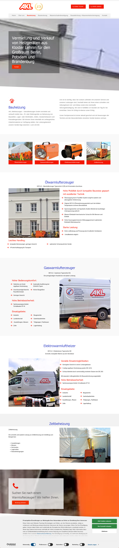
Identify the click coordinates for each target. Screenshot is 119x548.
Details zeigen (92, 544)
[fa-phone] (15, 489)
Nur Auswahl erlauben (104, 526)
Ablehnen (104, 531)
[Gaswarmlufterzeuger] (47, 151)
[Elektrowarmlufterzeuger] (72, 151)
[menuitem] (14, 15)
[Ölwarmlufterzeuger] (20, 151)
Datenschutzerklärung (44, 533)
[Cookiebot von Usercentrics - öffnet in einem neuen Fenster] (11, 544)
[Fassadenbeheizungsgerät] (98, 151)
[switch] (50, 544)
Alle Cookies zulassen (104, 521)
